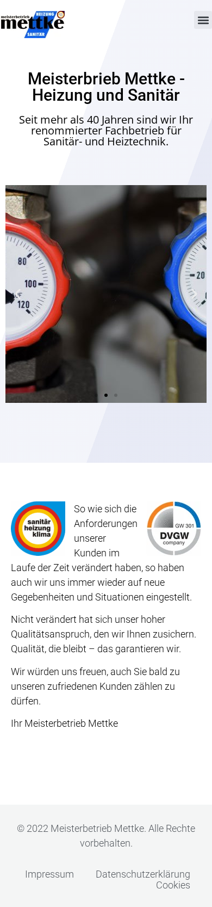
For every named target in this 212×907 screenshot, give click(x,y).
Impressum (49, 874)
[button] (203, 20)
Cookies (173, 885)
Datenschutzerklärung (143, 874)
